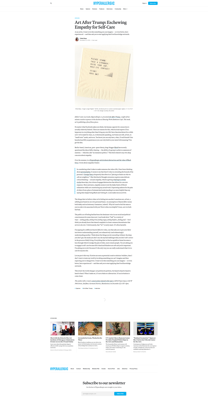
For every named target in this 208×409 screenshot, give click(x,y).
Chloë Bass (83, 38)
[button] (124, 9)
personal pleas (86, 172)
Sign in (144, 3)
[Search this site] (51, 3)
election (97, 288)
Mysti (116, 147)
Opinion (77, 18)
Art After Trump (87, 288)
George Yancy (89, 174)
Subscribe (153, 3)
